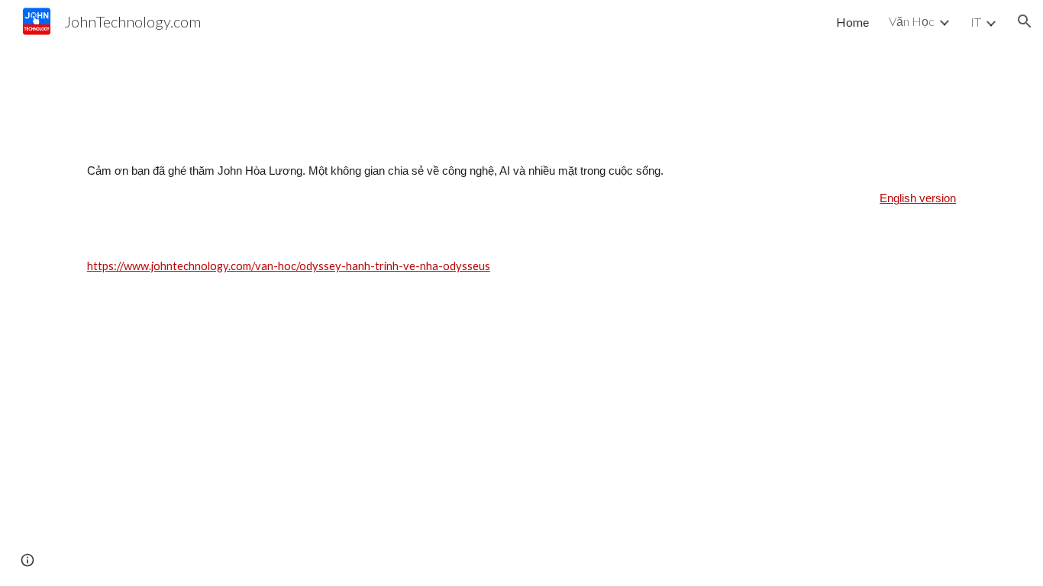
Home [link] (852, 21)
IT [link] (975, 21)
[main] (521, 185)
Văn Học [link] (912, 21)
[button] (1024, 21)
